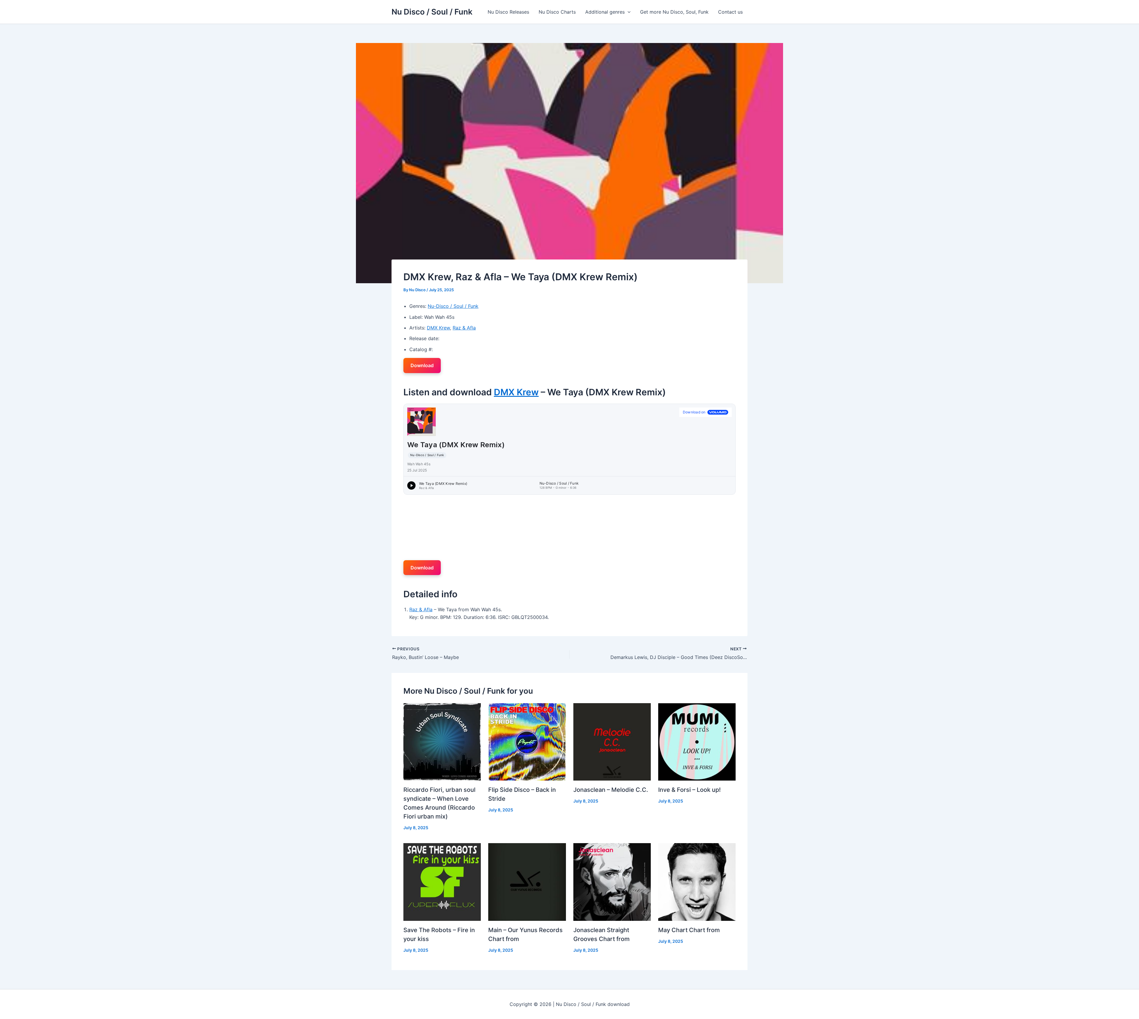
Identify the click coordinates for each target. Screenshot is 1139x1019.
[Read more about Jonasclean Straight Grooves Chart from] (612, 881)
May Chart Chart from (689, 930)
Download (422, 365)
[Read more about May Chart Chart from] (697, 881)
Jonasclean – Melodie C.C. (610, 789)
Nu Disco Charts (557, 12)
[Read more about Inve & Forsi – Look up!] (697, 741)
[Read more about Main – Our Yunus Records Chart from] (527, 881)
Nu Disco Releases (508, 12)
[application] (628, 12)
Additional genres (605, 12)
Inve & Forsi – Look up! (689, 789)
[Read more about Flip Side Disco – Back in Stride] (527, 741)
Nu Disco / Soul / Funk (432, 11)
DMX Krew (438, 328)
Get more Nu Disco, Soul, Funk (674, 12)
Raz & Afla (464, 328)
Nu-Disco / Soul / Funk (453, 306)
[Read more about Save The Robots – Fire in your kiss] (442, 881)
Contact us (730, 12)
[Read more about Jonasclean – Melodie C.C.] (612, 741)
